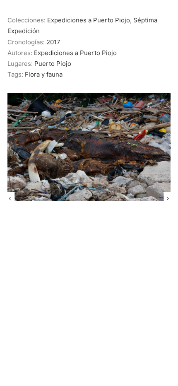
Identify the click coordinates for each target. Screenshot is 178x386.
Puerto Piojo (52, 64)
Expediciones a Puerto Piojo (88, 20)
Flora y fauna (44, 74)
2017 (53, 42)
